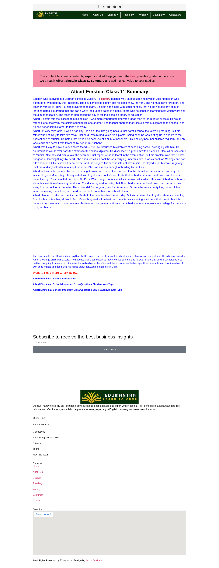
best (133, 76)
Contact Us (175, 15)
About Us (98, 15)
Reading (127, 15)
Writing (143, 15)
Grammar (158, 15)
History (105, 98)
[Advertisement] (109, 44)
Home (85, 15)
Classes (112, 15)
